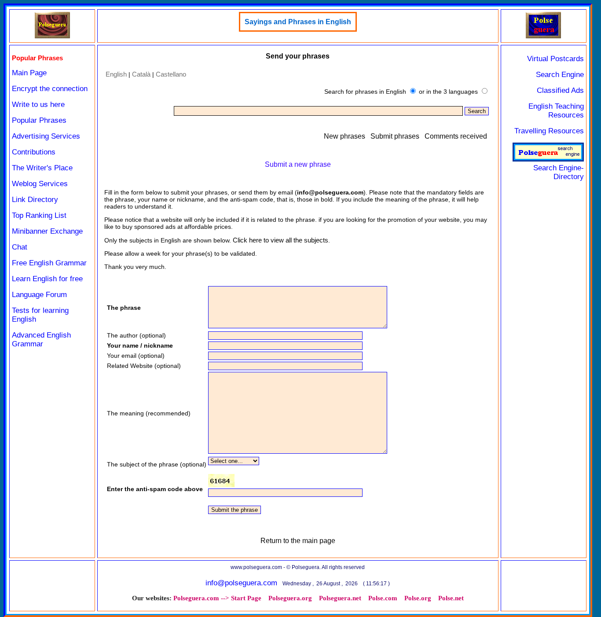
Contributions (33, 152)
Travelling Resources (549, 131)
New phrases (344, 136)
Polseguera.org (290, 598)
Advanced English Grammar (41, 339)
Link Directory (35, 199)
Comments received (456, 136)
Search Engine (560, 74)
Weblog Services (40, 184)
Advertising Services (46, 136)
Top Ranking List (39, 215)
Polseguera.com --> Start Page (217, 598)
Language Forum (39, 294)
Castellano (171, 74)
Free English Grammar (49, 263)
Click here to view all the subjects (280, 240)
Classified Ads (560, 90)
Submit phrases (394, 136)
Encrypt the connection (50, 88)
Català (141, 74)
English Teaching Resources (556, 110)
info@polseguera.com (241, 583)
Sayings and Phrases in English (298, 22)
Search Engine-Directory (558, 172)
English (116, 74)
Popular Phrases (39, 120)
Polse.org (417, 598)
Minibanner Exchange (47, 231)
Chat (19, 247)
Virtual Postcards (555, 59)
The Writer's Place (42, 168)
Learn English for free (47, 279)
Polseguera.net (340, 598)
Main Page (29, 73)
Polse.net (451, 598)
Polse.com (382, 598)
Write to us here (38, 104)
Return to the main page (297, 540)
